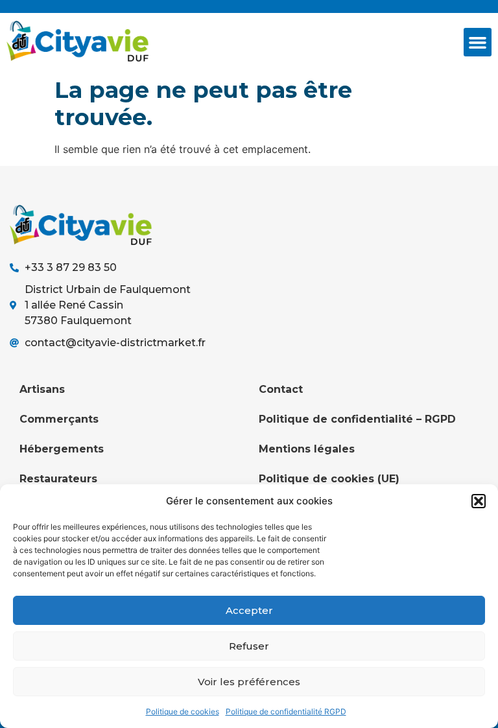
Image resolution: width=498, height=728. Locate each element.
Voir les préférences (249, 681)
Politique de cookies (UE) (329, 479)
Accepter (249, 610)
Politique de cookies (182, 711)
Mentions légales (307, 449)
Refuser (249, 646)
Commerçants (59, 419)
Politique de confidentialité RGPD (286, 711)
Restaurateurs (58, 479)
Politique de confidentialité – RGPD (357, 419)
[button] (478, 501)
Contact (281, 389)
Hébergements (61, 449)
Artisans (42, 389)
